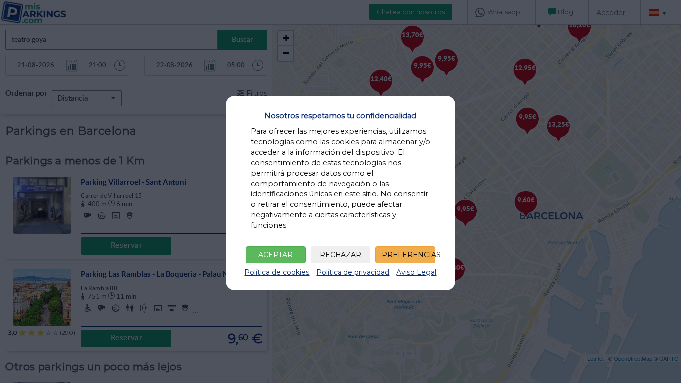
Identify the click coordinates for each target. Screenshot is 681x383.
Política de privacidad (352, 272)
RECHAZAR (340, 254)
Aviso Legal (416, 272)
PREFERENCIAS (408, 254)
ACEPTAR (275, 254)
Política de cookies (276, 272)
